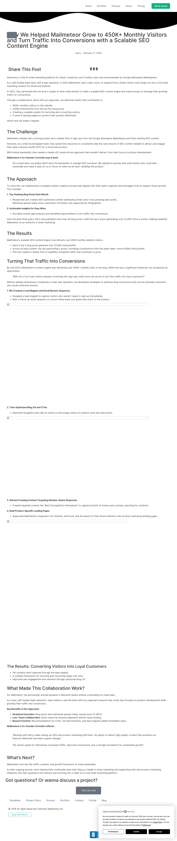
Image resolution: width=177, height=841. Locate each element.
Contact (79, 800)
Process (116, 6)
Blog (104, 800)
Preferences (113, 832)
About (129, 6)
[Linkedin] (93, 834)
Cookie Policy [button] (157, 822)
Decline (136, 832)
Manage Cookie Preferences (20, 814)
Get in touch (160, 6)
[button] (91, 68)
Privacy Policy (33, 800)
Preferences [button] (146, 825)
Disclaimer (15, 800)
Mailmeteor (13, 77)
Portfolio (101, 6)
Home (88, 6)
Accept (159, 832)
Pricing (141, 6)
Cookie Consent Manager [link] (112, 811)
